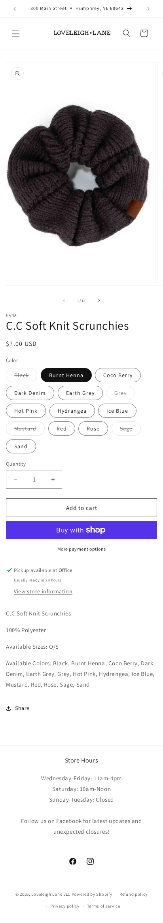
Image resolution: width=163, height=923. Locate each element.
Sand (21, 446)
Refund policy (133, 894)
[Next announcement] (148, 8)
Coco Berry (118, 375)
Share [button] (22, 708)
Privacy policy (65, 906)
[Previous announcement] (14, 8)
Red (62, 428)
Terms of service (103, 906)
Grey (124, 394)
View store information (43, 591)
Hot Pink (26, 410)
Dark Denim (30, 392)
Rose (93, 428)
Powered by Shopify (92, 894)
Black (25, 376)
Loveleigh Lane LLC (50, 894)
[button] (16, 33)
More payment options (81, 549)
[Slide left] (64, 300)
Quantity (16, 464)
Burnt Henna (66, 375)
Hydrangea (72, 410)
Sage (130, 430)
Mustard (29, 430)
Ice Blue (117, 410)
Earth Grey (80, 392)
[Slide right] (99, 300)
